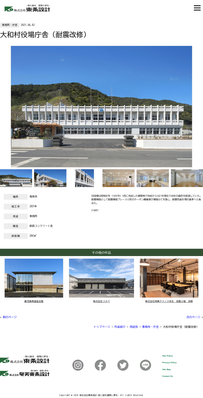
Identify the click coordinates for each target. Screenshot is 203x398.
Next (2, 110)
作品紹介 (119, 326)
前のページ (10, 317)
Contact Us (167, 376)
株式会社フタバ (101, 301)
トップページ (102, 326)
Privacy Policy (169, 362)
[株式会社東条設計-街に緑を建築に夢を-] (27, 10)
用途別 (134, 326)
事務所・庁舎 (9, 25)
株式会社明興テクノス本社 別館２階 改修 (169, 301)
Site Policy (167, 356)
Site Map (166, 369)
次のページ (193, 317)
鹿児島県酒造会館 (33, 301)
